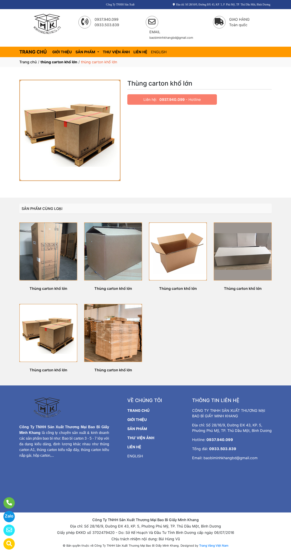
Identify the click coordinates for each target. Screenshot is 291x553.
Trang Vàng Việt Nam (213, 545)
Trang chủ (28, 62)
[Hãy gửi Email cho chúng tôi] (6, 530)
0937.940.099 (172, 99)
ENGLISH (159, 52)
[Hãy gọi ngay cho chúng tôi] (6, 503)
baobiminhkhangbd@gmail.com (230, 458)
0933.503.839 (222, 448)
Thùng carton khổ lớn (48, 288)
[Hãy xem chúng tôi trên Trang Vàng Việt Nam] (6, 544)
